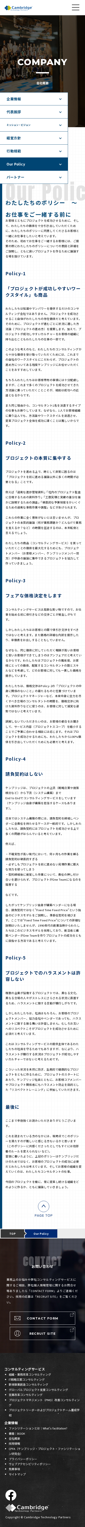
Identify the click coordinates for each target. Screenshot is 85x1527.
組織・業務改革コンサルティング (30, 1374)
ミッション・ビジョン (19, 125)
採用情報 (14, 1443)
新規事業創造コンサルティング (28, 1384)
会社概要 (14, 1438)
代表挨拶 (14, 111)
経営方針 (14, 137)
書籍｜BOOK (17, 1433)
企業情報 (14, 98)
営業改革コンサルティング (25, 1395)
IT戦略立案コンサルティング (27, 1379)
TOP (12, 1233)
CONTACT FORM (42, 1318)
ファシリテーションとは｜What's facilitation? (38, 1428)
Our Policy (16, 164)
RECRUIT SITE (42, 1334)
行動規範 (14, 151)
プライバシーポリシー (23, 1459)
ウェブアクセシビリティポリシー (30, 1464)
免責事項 (14, 1469)
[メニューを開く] (76, 7)
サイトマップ (17, 1474)
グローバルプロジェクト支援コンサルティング (38, 1390)
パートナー (16, 177)
